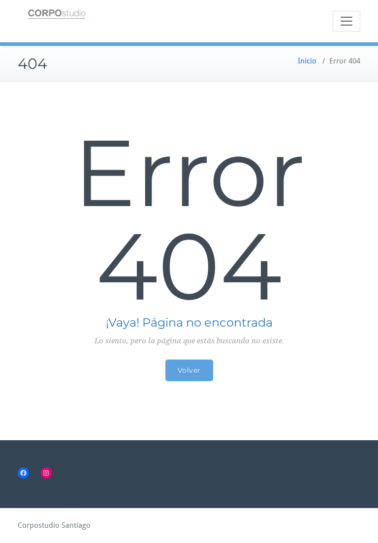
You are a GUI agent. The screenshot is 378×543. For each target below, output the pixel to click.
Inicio (307, 61)
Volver (189, 370)
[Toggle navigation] (346, 21)
